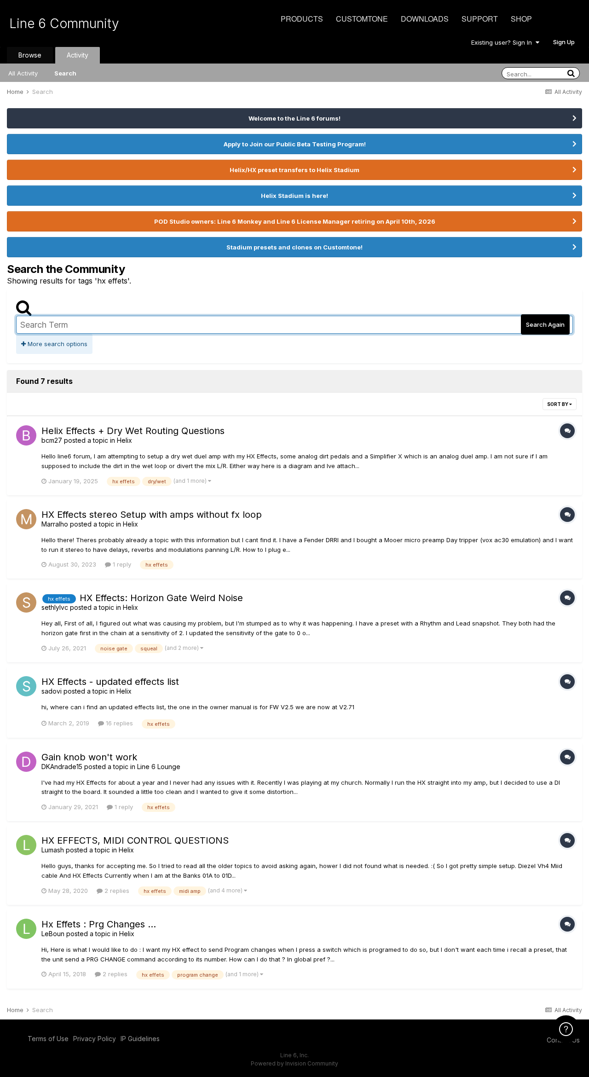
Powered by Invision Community (294, 1063)
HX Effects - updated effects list (110, 681)
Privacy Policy (94, 1038)
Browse (29, 55)
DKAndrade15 (61, 766)
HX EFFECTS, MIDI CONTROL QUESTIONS (135, 840)
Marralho (54, 524)
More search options (56, 343)
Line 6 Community (64, 23)
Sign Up (564, 42)
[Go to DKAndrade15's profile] (26, 762)
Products (302, 18)
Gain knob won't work (89, 757)
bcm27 (51, 440)
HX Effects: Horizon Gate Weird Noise (161, 597)
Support (480, 18)
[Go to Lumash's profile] (26, 845)
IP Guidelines (140, 1038)
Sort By (558, 404)
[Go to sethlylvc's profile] (26, 602)
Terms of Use (48, 1038)
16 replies (118, 723)
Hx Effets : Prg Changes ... (98, 924)
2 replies (116, 890)
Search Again (545, 324)
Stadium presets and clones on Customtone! (294, 247)
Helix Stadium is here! (294, 195)
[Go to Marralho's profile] (26, 519)
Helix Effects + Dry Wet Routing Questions (133, 430)
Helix (124, 440)
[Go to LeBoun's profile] (26, 929)
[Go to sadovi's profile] (26, 686)
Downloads (425, 18)
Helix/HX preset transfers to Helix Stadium (294, 170)
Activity (77, 55)
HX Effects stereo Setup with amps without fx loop (151, 514)
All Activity (23, 73)
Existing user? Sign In (503, 42)
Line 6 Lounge (158, 766)
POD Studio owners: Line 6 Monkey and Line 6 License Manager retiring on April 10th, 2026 (294, 221)
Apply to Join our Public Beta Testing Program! (295, 144)
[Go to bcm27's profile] (26, 435)
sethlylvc (54, 607)
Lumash (52, 850)
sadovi (51, 691)
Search (65, 73)
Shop (521, 18)
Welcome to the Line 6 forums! (294, 118)
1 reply (121, 564)
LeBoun (52, 934)
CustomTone (362, 18)
